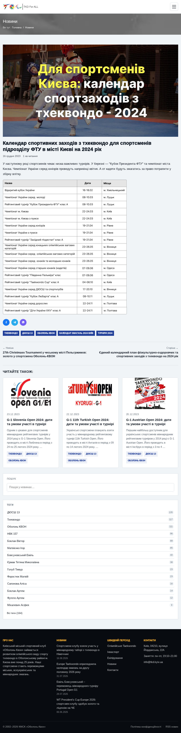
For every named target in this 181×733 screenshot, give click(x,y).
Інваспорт (113, 652)
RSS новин (172, 726)
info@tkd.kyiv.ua (153, 662)
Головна (17, 27)
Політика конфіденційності (146, 726)
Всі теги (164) (14, 613)
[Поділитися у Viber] (23, 322)
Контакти (112, 670)
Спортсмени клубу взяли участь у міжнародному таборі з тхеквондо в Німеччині (78, 650)
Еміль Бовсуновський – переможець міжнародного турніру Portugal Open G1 (77, 685)
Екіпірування (115, 658)
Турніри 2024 (105, 333)
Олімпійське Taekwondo (121, 646)
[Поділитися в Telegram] (14, 322)
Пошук (11, 479)
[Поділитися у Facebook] (6, 322)
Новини (29, 27)
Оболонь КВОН (46, 333)
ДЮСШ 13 (27, 333)
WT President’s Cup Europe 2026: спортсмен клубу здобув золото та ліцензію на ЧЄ (78, 703)
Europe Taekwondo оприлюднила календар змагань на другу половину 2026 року (76, 668)
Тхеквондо (11, 333)
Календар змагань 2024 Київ (76, 333)
